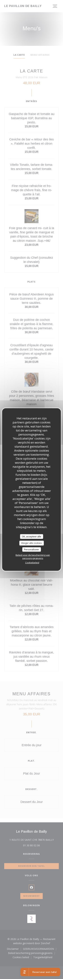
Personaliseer (31, 549)
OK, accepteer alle (31, 536)
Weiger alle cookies (31, 543)
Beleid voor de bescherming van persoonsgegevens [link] (33, 556)
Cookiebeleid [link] (32, 562)
